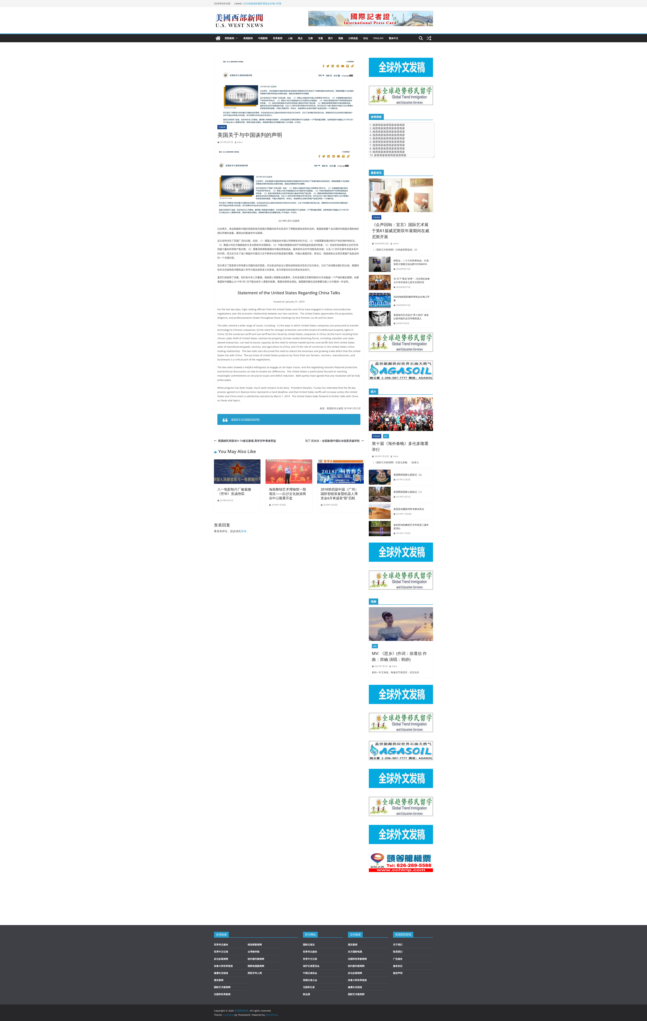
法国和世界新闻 (222, 994)
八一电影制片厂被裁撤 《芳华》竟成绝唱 (234, 491)
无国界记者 (309, 987)
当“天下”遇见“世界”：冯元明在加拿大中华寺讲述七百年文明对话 (276, 3)
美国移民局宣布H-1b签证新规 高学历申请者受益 (247, 441)
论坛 (365, 38)
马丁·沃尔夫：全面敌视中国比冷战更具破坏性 (332, 441)
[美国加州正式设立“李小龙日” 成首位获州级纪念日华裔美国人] (380, 319)
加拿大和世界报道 (223, 965)
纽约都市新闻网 (256, 958)
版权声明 (398, 973)
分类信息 (353, 38)
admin (396, 243)
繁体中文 (393, 38)
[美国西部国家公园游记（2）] (380, 477)
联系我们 (398, 951)
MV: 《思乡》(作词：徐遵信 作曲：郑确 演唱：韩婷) (399, 656)
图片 (330, 38)
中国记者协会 (310, 973)
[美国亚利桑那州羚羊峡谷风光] (380, 511)
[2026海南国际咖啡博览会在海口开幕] (380, 301)
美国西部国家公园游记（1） (408, 491)
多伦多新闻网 (221, 958)
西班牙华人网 (255, 973)
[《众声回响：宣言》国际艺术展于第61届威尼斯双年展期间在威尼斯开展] (401, 195)
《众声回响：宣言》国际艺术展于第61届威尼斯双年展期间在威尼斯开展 (400, 230)
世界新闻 (277, 38)
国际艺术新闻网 (222, 987)
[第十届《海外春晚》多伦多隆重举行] (401, 414)
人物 (290, 38)
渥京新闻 (218, 980)
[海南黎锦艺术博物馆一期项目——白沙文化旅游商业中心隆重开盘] (289, 462)
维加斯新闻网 (255, 944)
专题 (320, 38)
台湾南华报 (253, 951)
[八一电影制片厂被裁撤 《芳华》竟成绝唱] (237, 462)
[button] (236, 38)
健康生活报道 (221, 973)
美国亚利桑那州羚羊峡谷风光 (408, 509)
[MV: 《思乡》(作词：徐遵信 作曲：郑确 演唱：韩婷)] (401, 624)
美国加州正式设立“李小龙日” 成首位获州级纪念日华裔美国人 (411, 316)
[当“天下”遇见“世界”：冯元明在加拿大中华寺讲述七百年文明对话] (380, 283)
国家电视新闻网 (256, 965)
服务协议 (398, 965)
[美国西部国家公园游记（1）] (380, 494)
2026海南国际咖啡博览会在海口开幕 (411, 298)
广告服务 (398, 958)
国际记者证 (309, 944)
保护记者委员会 (311, 965)
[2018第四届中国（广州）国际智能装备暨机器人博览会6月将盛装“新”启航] (340, 462)
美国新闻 (248, 38)
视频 (340, 38)
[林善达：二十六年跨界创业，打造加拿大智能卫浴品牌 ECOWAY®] (380, 265)
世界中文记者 (221, 951)
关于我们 (398, 944)
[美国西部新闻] (218, 38)
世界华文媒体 (221, 944)
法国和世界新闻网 (357, 958)
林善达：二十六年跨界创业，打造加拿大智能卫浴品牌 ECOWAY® (411, 262)
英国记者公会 (310, 980)
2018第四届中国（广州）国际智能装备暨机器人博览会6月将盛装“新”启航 (339, 493)
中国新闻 (263, 38)
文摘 (310, 38)
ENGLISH (378, 38)
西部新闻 (229, 38)
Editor (240, 142)
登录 (243, 531)
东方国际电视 (355, 951)
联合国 (306, 994)
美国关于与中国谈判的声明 (245, 419)
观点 (300, 38)
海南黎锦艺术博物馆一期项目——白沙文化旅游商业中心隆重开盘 (287, 493)
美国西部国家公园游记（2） (408, 474)
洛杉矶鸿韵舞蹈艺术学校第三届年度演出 (411, 526)
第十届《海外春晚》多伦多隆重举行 (400, 446)
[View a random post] (429, 38)
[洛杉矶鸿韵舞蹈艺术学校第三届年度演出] (380, 529)
